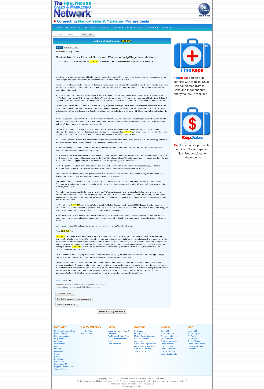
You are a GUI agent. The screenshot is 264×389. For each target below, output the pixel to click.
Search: (64, 293)
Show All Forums (114, 343)
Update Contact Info (169, 354)
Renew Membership (169, 348)
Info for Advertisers (195, 346)
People (57, 356)
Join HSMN (165, 330)
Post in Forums (167, 346)
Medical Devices (61, 333)
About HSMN (193, 330)
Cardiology (58, 341)
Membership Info (194, 333)
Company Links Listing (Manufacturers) (170, 337)
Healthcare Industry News (64, 330)
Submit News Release (196, 343)
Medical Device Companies (145, 336)
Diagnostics (59, 338)
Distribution (58, 359)
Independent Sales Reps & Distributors (118, 332)
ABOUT (165, 27)
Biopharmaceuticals (62, 336)
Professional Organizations (145, 343)
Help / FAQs (141, 333)
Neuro (56, 346)
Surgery (57, 354)
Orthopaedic (59, 351)
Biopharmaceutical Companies (141, 339)
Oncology (58, 348)
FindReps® (138, 330)
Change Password (168, 351)
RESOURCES (133, 27)
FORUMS (117, 27)
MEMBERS (151, 27)
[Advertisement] (145, 10)
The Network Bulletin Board (118, 336)
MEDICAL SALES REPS (96, 27)
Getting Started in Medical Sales (118, 339)
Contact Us (192, 348)
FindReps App (86, 330)
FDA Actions (59, 361)
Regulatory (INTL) (61, 364)
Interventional (59, 343)
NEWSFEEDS (72, 27)
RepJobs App (86, 333)
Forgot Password (167, 333)
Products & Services (142, 348)
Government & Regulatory (144, 346)
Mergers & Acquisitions (63, 366)
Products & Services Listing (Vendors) (169, 342)
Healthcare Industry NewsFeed (111, 311)
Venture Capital (60, 369)
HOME (59, 27)
